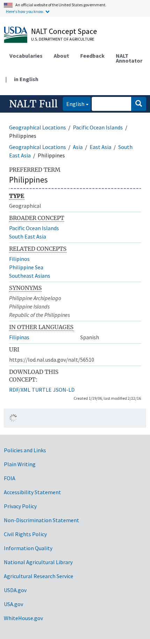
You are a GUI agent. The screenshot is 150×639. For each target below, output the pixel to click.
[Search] (138, 104)
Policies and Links (25, 450)
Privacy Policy (20, 506)
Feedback (92, 55)
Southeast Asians (29, 275)
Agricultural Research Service (38, 576)
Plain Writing (20, 464)
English (73, 103)
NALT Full (33, 104)
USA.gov (13, 604)
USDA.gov (15, 590)
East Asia (100, 146)
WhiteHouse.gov (23, 618)
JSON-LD (64, 389)
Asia (78, 146)
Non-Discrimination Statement (41, 520)
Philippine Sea (26, 267)
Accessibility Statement (32, 492)
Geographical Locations (37, 127)
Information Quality (28, 548)
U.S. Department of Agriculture (62, 39)
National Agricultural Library (38, 562)
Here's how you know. (25, 11)
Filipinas (19, 337)
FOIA (9, 478)
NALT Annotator (129, 58)
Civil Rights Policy (25, 534)
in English (26, 79)
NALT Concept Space (64, 31)
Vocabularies (26, 55)
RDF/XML (19, 389)
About (61, 55)
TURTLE (42, 389)
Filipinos (19, 258)
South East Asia (27, 236)
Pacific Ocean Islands (98, 127)
